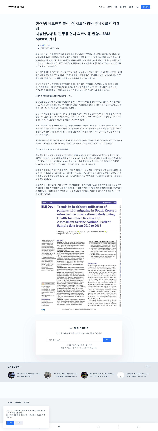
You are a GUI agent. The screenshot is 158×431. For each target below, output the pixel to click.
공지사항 (145, 7)
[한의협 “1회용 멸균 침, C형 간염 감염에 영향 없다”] (11, 375)
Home (10, 402)
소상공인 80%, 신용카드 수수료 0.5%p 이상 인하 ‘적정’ (137, 374)
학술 (116, 7)
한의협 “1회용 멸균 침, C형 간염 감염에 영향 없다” (28, 374)
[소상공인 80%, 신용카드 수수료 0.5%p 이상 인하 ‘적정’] (120, 375)
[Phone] (59, 427)
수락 (10, 423)
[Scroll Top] (138, 427)
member (18, 402)
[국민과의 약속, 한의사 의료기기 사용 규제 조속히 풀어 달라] (47, 375)
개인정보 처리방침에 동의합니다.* (80, 345)
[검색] (137, 7)
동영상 (131, 7)
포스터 (109, 7)
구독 (107, 340)
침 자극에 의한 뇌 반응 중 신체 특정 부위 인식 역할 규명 (102, 374)
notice (26, 402)
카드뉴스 (102, 7)
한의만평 (123, 7)
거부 (18, 423)
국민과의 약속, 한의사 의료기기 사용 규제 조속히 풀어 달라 (65, 374)
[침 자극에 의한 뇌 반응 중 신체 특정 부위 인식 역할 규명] (84, 375)
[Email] (99, 427)
